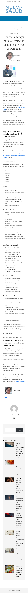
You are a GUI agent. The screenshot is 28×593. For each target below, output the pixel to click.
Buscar (7, 427)
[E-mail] (6, 399)
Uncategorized (14, 33)
